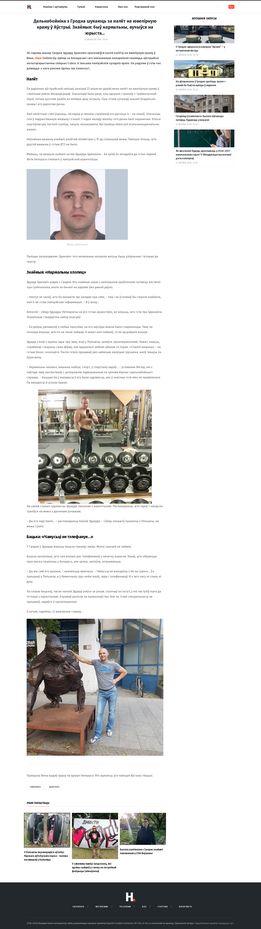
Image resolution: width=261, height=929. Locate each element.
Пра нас (123, 6)
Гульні (81, 6)
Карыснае (101, 6)
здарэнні (54, 787)
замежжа (35, 787)
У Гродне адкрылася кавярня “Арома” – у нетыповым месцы (200, 48)
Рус (231, 6)
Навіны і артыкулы (55, 6)
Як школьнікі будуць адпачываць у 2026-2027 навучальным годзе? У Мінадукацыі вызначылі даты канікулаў (203, 154)
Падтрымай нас (145, 6)
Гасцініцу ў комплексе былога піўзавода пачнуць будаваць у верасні (200, 118)
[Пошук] (221, 6)
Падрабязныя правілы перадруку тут (214, 923)
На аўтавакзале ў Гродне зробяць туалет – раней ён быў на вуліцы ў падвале (201, 83)
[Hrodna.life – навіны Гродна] (29, 6)
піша (38, 58)
